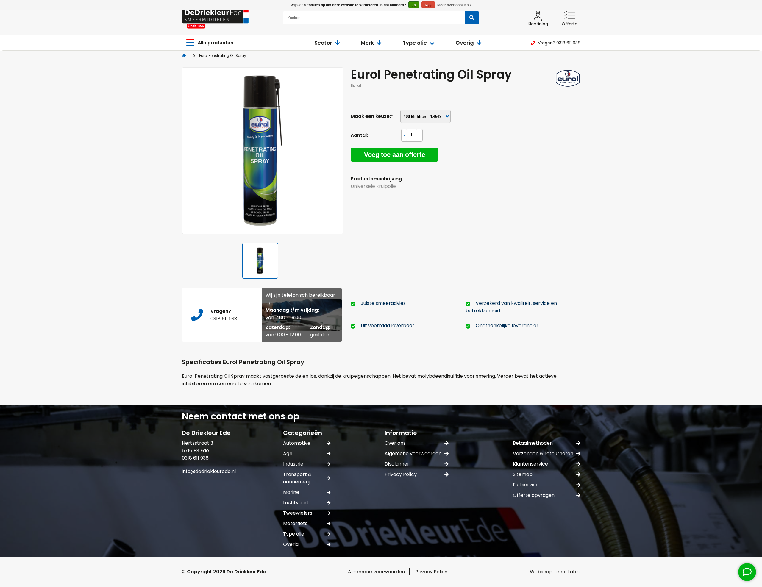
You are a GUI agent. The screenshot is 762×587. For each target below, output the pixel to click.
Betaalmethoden (533, 443)
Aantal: (359, 135)
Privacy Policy (401, 474)
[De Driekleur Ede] (215, 18)
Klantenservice (530, 463)
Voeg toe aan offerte (394, 154)
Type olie (414, 42)
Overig (464, 42)
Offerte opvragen (534, 495)
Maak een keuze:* (372, 116)
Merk (367, 42)
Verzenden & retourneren (543, 453)
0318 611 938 (223, 318)
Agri (287, 453)
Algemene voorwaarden (413, 453)
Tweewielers (297, 513)
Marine (291, 492)
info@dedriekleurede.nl (209, 471)
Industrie (293, 463)
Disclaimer (397, 463)
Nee (428, 5)
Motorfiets (295, 523)
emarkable (567, 571)
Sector (323, 42)
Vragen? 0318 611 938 (559, 43)
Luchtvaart (296, 502)
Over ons (395, 443)
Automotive (296, 443)
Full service (526, 484)
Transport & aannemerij (297, 478)
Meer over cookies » (454, 5)
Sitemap (523, 474)
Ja (414, 5)
